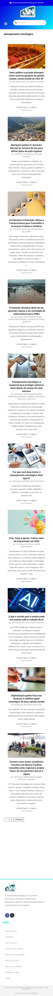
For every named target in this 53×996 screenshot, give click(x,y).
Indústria (40, 397)
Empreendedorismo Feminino (22, 319)
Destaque (16, 82)
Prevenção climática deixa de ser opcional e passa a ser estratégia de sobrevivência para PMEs (26, 310)
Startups (26, 322)
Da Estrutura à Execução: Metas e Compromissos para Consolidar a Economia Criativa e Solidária (26, 223)
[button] (5, 23)
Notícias (26, 82)
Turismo (26, 157)
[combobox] (29, 22)
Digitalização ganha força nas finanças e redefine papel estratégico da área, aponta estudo (26, 698)
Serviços (22, 399)
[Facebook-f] (7, 915)
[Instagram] (12, 915)
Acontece (18, 154)
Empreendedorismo (32, 317)
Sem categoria (37, 82)
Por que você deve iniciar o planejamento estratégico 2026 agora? (26, 475)
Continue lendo (26, 107)
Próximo (19, 819)
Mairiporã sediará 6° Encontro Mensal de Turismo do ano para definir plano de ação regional (26, 148)
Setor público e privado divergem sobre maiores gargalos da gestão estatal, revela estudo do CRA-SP (26, 75)
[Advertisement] (26, 852)
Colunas (17, 229)
